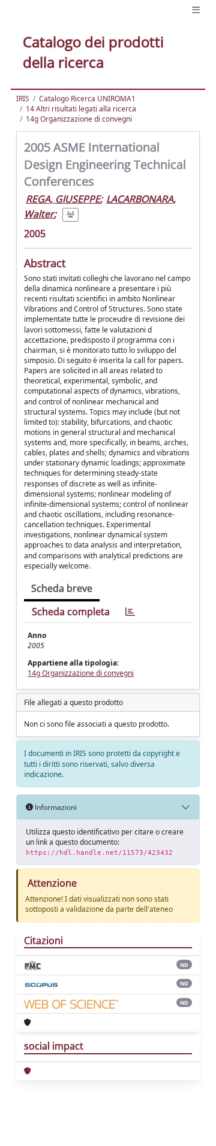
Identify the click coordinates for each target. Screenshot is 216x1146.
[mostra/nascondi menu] (196, 9)
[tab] (130, 612)
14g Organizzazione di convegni (79, 119)
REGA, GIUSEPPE (63, 198)
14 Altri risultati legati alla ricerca (81, 109)
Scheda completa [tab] (71, 611)
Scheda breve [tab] (61, 588)
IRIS (22, 98)
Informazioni (55, 807)
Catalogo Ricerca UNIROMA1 (87, 98)
